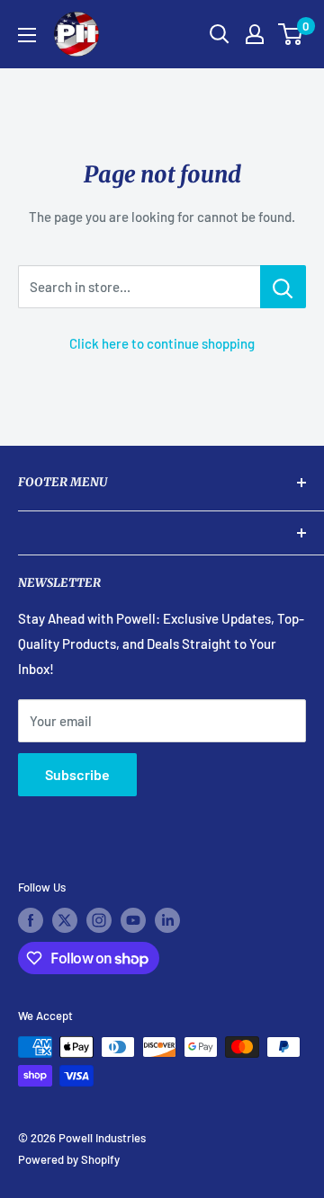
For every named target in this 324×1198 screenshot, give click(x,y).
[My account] (255, 34)
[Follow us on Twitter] (64, 920)
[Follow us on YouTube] (133, 920)
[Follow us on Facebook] (30, 920)
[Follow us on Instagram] (99, 920)
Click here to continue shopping (162, 343)
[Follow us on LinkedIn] (167, 920)
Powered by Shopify (69, 1159)
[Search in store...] (283, 286)
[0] (291, 34)
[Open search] (220, 34)
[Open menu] (27, 35)
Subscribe (77, 774)
